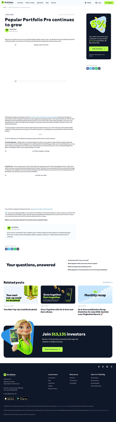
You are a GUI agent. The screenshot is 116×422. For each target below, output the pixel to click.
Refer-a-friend (30, 2)
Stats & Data (9, 14)
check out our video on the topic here (41, 209)
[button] (88, 260)
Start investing (97, 49)
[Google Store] (22, 398)
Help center (40, 2)
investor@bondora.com (10, 393)
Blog (47, 2)
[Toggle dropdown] (85, 3)
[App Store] (9, 398)
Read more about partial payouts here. (99, 410)
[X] (9, 249)
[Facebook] (6, 249)
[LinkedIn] (12, 249)
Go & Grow (20, 2)
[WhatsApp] (15, 249)
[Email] (18, 249)
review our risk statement (63, 406)
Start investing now (51, 349)
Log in (99, 2)
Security (53, 2)
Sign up (110, 2)
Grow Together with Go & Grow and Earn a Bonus (57, 310)
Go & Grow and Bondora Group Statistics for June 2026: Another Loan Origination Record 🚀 (93, 311)
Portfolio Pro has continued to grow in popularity (43, 117)
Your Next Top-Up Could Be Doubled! (20, 309)
